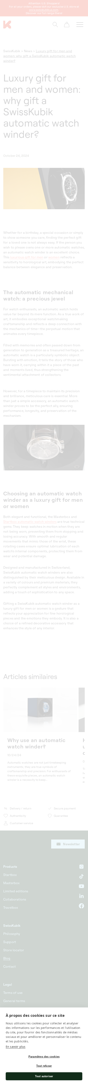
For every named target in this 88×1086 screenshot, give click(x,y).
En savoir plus (15, 1047)
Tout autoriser (44, 1076)
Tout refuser (44, 1065)
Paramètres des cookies (44, 1056)
